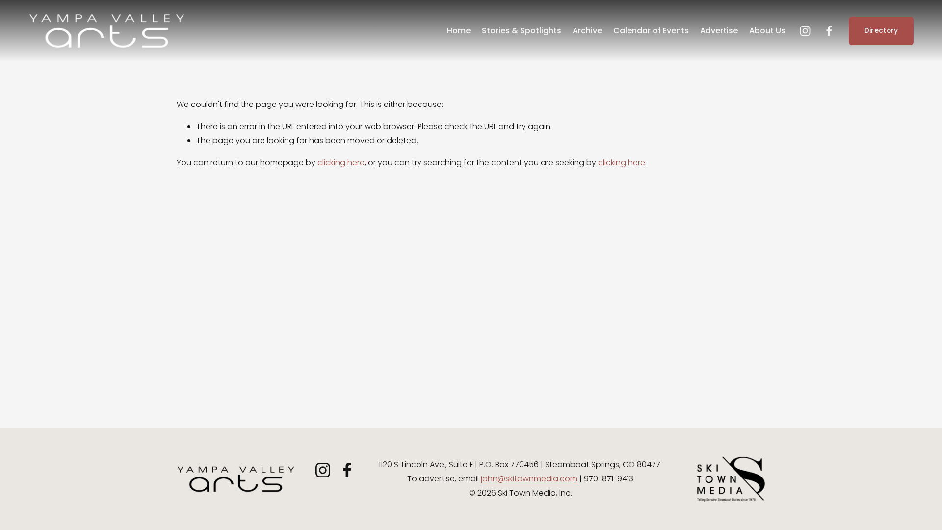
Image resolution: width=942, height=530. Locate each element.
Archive (587, 30)
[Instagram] (805, 31)
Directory (881, 30)
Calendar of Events (651, 30)
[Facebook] (829, 31)
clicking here (341, 162)
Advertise (719, 30)
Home (459, 30)
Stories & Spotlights (521, 30)
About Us (767, 30)
